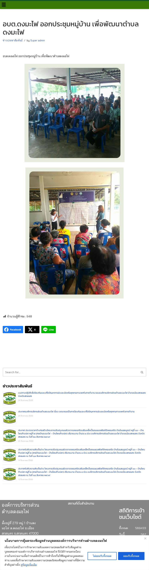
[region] (74, 552)
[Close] (145, 538)
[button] (3, 5)
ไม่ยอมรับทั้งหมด (102, 556)
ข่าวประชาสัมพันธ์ (13, 40)
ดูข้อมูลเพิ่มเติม (29, 564)
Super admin (37, 40)
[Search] (142, 372)
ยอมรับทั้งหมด (131, 556)
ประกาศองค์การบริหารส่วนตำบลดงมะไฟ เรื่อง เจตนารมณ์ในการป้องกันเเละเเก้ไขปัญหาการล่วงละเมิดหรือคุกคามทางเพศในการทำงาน (76, 411)
